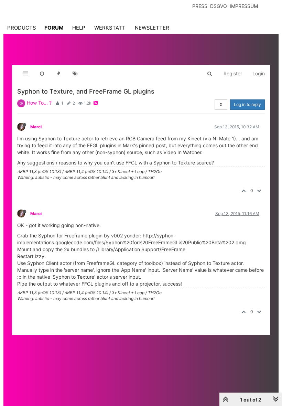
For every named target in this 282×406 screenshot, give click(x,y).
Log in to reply (247, 104)
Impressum (244, 6)
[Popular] (58, 73)
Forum (54, 27)
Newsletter (152, 27)
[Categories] (25, 73)
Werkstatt (110, 27)
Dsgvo (218, 6)
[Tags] (75, 73)
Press (199, 6)
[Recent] (42, 73)
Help (78, 27)
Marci (36, 126)
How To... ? (39, 103)
